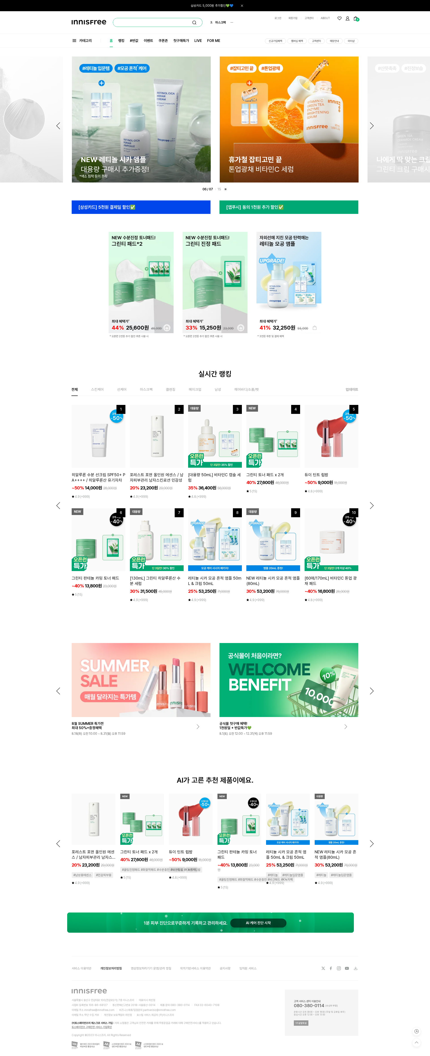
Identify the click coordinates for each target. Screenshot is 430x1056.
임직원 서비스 (247, 968)
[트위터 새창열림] (323, 968)
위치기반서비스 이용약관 (195, 968)
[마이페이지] (347, 18)
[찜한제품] (339, 18)
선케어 (122, 389)
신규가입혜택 (275, 41)
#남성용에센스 (82, 875)
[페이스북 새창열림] (331, 968)
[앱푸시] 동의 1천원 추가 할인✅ (255, 207)
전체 (74, 389)
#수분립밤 (177, 869)
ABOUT (325, 18)
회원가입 (292, 18)
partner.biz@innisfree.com (159, 1010)
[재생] (225, 189)
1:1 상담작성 (301, 1023)
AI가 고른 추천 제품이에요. (215, 780)
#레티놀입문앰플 (292, 875)
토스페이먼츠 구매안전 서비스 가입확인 (92, 1027)
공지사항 (225, 968)
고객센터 (309, 18)
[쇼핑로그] (416, 1031)
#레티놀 (273, 875)
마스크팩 (146, 389)
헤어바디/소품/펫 (246, 389)
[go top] (416, 1042)
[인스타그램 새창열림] (339, 968)
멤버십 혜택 (297, 41)
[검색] (194, 22)
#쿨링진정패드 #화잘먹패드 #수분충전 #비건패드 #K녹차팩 (159, 869)
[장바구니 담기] (166, 327)
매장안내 (334, 41)
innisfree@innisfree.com (99, 1010)
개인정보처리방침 (111, 968)
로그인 (278, 18)
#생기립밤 (194, 869)
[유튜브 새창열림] (347, 968)
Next (371, 126)
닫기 (242, 5)
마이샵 (351, 41)
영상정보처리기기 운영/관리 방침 (151, 968)
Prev (58, 126)
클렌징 (170, 389)
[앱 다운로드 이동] (355, 968)
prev (58, 505)
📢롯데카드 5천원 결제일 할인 (214, 5)
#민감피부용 (103, 875)
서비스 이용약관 (81, 968)
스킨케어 (97, 389)
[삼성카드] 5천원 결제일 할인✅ (106, 207)
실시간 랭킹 (215, 374)
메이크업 (195, 389)
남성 (218, 389)
